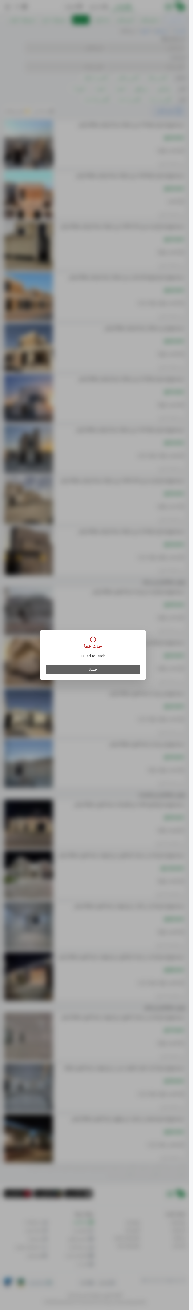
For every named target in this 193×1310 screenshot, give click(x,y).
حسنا (93, 669)
